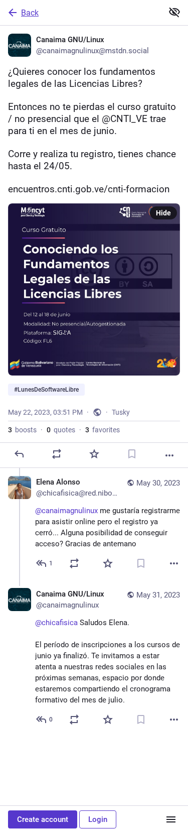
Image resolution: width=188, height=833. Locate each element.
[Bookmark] (132, 454)
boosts (22, 430)
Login (97, 819)
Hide (163, 213)
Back (30, 13)
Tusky (121, 412)
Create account (42, 819)
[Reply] (19, 454)
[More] (169, 455)
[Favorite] (94, 454)
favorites (102, 430)
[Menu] (171, 819)
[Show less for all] (174, 12)
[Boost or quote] (57, 454)
